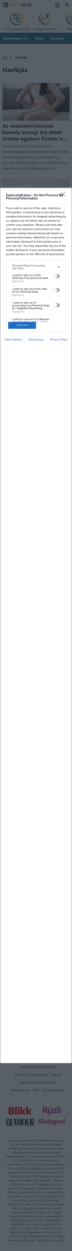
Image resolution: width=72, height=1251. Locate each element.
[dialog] (36, 625)
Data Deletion (13, 339)
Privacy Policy (58, 339)
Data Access (36, 339)
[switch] (56, 276)
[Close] (64, 195)
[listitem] (36, 267)
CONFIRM (22, 325)
